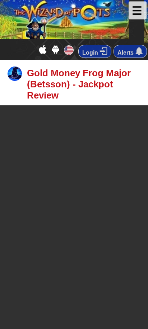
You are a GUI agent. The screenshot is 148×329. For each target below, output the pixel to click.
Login (91, 53)
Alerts (126, 53)
